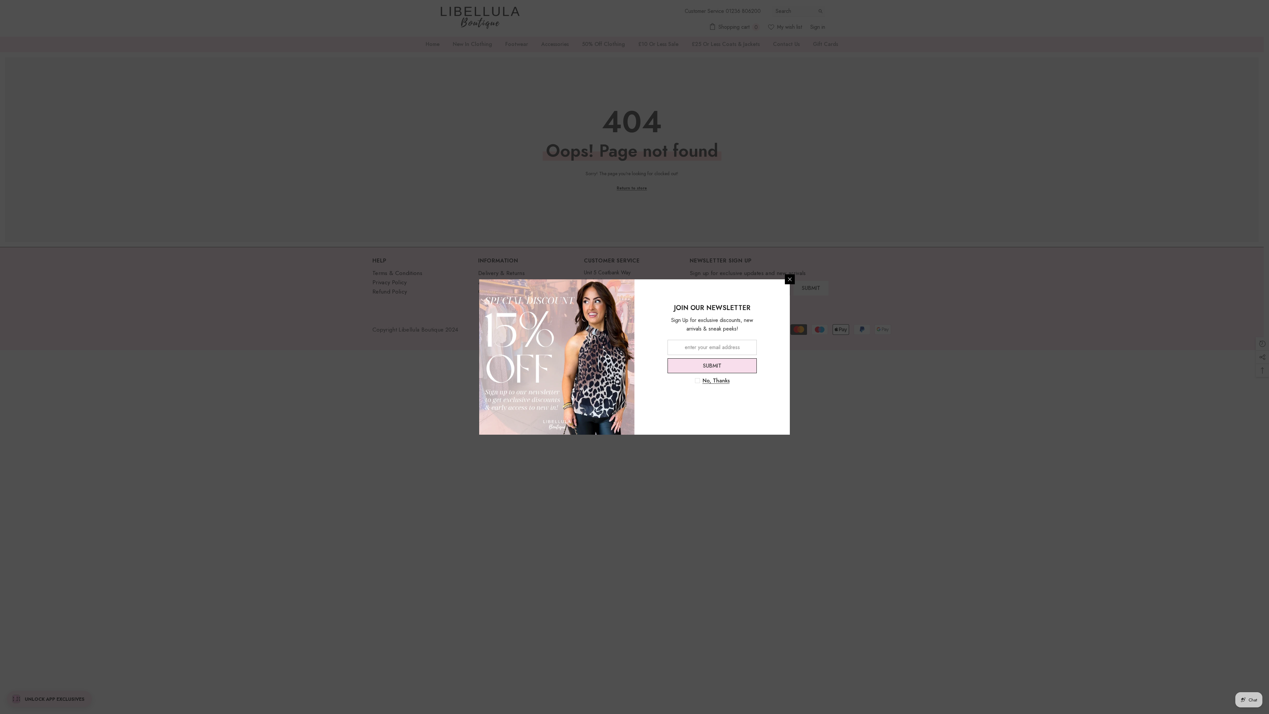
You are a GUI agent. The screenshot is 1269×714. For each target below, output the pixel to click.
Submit (712, 366)
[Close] (790, 279)
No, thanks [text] (716, 380)
